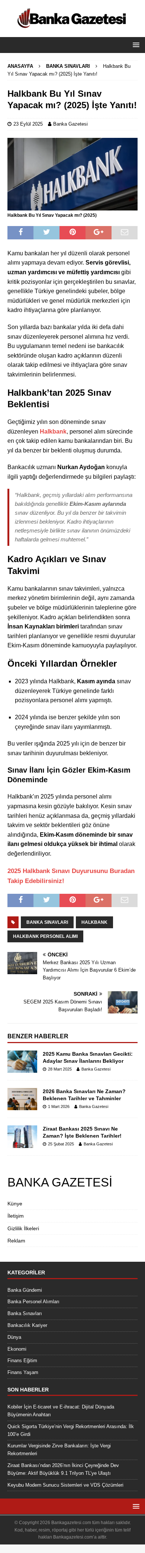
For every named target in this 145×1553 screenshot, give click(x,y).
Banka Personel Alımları (33, 1301)
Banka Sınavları (47, 922)
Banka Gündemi (24, 1290)
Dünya (14, 1337)
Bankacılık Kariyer (27, 1325)
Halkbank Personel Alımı (45, 936)
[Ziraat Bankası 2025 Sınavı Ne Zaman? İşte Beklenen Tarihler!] (22, 1136)
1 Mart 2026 (59, 1106)
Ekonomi (16, 1349)
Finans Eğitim (22, 1360)
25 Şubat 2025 (61, 1144)
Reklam (16, 1241)
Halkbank (94, 922)
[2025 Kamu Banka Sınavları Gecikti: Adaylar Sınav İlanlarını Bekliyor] (22, 1062)
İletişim (15, 1216)
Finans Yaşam (22, 1372)
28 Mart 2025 (60, 1069)
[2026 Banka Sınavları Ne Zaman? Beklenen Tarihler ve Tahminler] (22, 1099)
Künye (14, 1204)
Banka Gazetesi (70, 124)
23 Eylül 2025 (28, 124)
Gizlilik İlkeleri (23, 1228)
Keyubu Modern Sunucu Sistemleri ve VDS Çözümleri (65, 1485)
